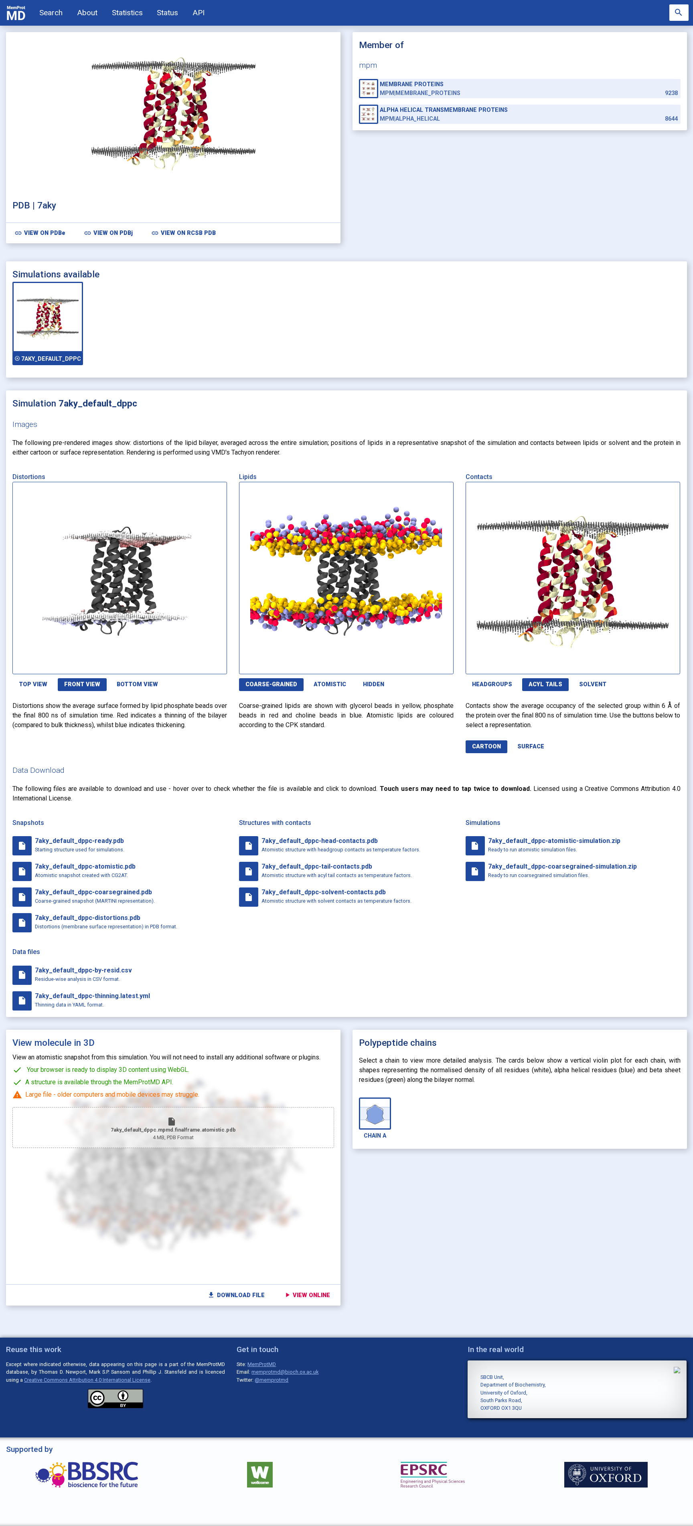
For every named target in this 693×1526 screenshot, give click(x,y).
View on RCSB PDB (183, 233)
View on (39, 233)
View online (307, 1295)
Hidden (373, 684)
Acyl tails (545, 684)
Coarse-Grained (271, 684)
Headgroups (492, 684)
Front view (82, 684)
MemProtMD (261, 1364)
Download (188, 663)
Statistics (127, 12)
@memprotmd (271, 1380)
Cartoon (486, 746)
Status (167, 12)
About (87, 12)
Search (51, 12)
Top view (33, 684)
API (198, 12)
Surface (530, 746)
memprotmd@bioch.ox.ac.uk (284, 1372)
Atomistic (330, 684)
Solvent (592, 684)
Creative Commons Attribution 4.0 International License (87, 1380)
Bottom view (137, 684)
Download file (236, 1295)
